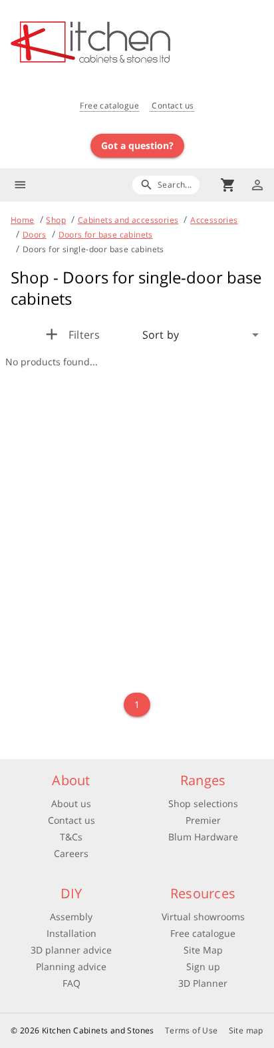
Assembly (71, 916)
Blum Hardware (203, 836)
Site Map (203, 950)
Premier (203, 820)
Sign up (203, 966)
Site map (246, 1030)
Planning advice (71, 966)
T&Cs (71, 836)
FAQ (71, 983)
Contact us (172, 105)
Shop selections (203, 803)
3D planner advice (71, 950)
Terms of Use (191, 1030)
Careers (71, 853)
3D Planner (202, 983)
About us (71, 803)
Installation (71, 933)
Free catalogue (109, 105)
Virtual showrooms (203, 916)
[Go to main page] (142, 44)
